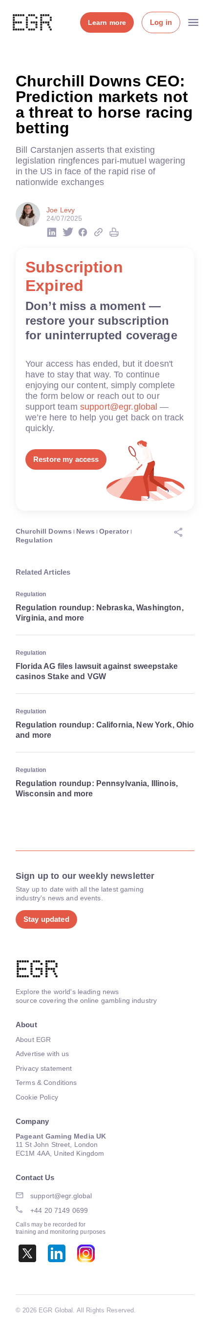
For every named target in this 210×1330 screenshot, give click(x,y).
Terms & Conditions (46, 1082)
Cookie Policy (37, 1097)
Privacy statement (44, 1068)
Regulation (34, 540)
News (85, 531)
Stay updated (46, 919)
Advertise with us (42, 1054)
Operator (114, 531)
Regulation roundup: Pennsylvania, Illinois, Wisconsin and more (97, 788)
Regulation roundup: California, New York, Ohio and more (105, 730)
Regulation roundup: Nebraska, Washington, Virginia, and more (100, 612)
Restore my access (66, 459)
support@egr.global (119, 407)
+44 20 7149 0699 (59, 1210)
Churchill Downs (44, 531)
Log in (161, 22)
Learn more (107, 22)
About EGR (33, 1039)
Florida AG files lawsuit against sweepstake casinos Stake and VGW (97, 671)
